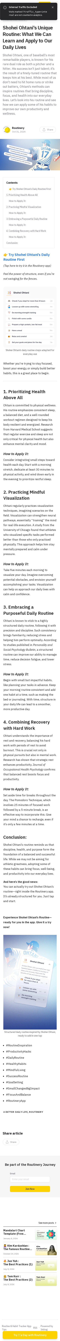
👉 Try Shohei (15, 254)
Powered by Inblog (47, 1328)
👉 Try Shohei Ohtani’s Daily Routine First (30, 189)
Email (12, 1173)
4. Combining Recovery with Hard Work (26, 230)
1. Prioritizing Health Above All (22, 194)
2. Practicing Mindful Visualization (23, 206)
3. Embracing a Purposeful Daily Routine (26, 218)
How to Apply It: (17, 200)
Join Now (30, 1188)
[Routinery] (7, 130)
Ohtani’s (33, 254)
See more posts (46, 1222)
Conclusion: (12, 242)
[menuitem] (47, 129)
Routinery (18, 128)
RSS (35, 1327)
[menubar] (48, 130)
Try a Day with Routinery (30, 1335)
